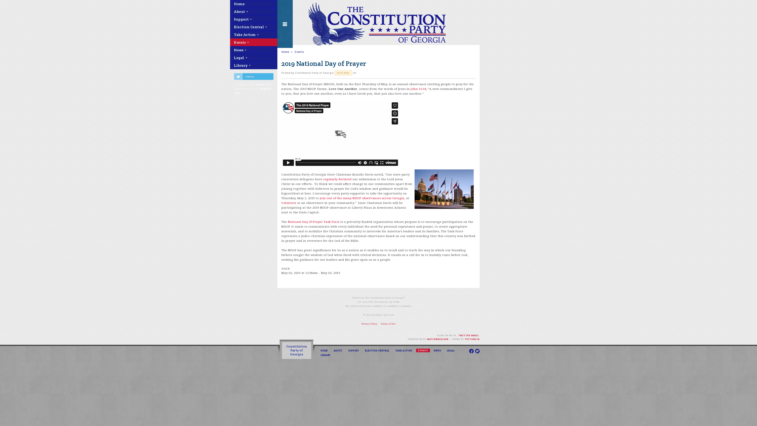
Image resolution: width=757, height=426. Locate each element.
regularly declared (337, 179)
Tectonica (472, 339)
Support (242, 19)
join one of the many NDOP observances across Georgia (362, 198)
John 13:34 (418, 89)
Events (240, 42)
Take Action (245, 34)
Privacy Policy (369, 324)
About (240, 11)
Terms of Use (388, 324)
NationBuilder (437, 339)
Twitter (249, 76)
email (260, 84)
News (239, 50)
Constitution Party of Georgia (296, 350)
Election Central (249, 27)
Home (239, 4)
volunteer (288, 203)
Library (241, 65)
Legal (239, 57)
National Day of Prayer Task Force (314, 222)
